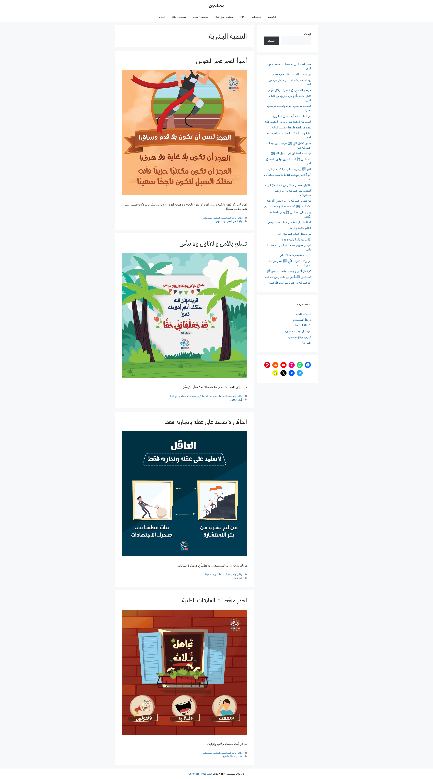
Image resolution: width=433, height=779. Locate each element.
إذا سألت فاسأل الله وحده (296, 239)
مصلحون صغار (200, 17)
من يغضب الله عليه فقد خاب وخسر (291, 74)
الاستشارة (238, 578)
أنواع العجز (238, 221)
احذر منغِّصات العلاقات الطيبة (214, 600)
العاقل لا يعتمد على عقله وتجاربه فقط (205, 421)
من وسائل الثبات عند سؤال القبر (294, 234)
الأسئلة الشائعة (303, 325)
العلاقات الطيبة (229, 756)
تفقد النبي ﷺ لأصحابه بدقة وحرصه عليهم (287, 206)
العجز (230, 221)
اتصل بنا (306, 343)
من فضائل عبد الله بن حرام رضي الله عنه (289, 201)
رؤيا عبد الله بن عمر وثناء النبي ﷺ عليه (290, 283)
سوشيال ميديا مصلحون (298, 331)
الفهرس (161, 17)
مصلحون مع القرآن (224, 17)
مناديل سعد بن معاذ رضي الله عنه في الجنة (288, 185)
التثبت (240, 756)
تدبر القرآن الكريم (204, 396)
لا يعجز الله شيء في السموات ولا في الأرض (289, 90)
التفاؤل (233, 400)
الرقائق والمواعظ (235, 218)
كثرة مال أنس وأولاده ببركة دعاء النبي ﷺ (289, 271)
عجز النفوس (221, 221)
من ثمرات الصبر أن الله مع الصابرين (292, 116)
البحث (307, 34)
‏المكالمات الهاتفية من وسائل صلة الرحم (289, 222)
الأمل (240, 400)
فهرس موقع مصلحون (299, 337)
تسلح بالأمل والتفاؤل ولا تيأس (213, 243)
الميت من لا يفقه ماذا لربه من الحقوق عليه (288, 122)
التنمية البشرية (220, 218)
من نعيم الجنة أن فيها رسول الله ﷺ (291, 153)
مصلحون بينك (179, 17)
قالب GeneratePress (200, 774)
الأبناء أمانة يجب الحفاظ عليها (295, 255)
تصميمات (256, 17)
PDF (242, 17)
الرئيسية (272, 17)
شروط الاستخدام (302, 320)
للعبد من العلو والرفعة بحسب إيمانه (291, 127)
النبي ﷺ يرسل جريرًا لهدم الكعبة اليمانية (289, 169)
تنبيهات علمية (303, 314)
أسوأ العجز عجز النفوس (221, 60)
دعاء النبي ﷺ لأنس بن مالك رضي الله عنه (288, 277)
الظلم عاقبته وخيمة (300, 228)
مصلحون (216, 6)
